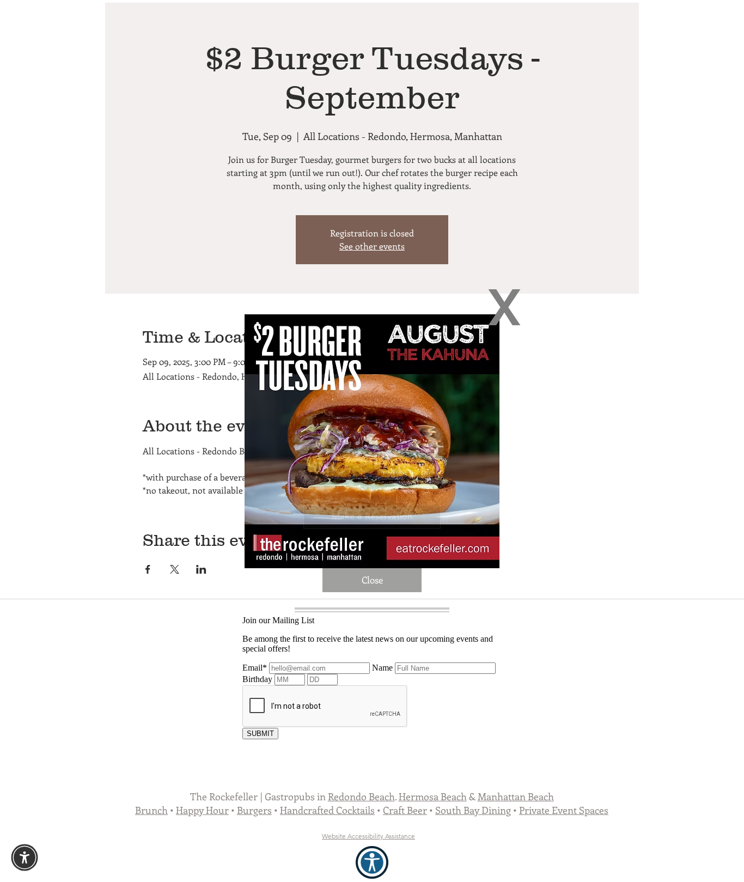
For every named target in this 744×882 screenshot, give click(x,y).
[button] (504, 307)
